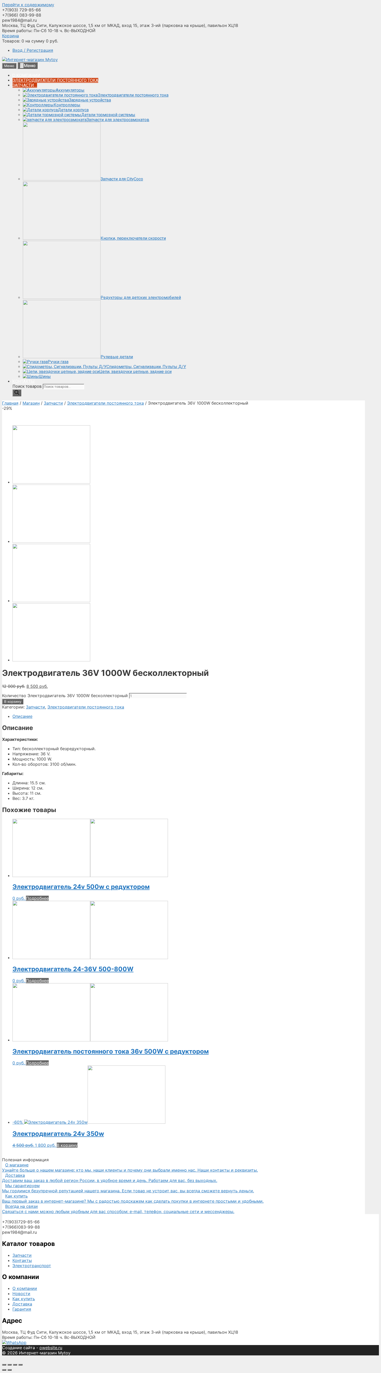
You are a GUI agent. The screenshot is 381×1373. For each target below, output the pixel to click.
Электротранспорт (31, 1265)
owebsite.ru (50, 1347)
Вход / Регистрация (32, 50)
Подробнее (37, 898)
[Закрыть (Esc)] (4, 1364)
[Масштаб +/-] (20, 1364)
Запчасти (53, 403)
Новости (21, 1293)
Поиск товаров (27, 386)
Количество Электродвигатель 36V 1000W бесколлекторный (65, 695)
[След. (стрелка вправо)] (10, 1370)
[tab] (188, 716)
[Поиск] (16, 392)
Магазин (31, 403)
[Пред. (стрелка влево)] (4, 1370)
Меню (30, 65)
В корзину (12, 701)
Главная (10, 403)
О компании (24, 1288)
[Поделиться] (10, 1364)
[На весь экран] (15, 1364)
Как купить (23, 1298)
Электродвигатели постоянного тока (105, 403)
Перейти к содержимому (28, 4)
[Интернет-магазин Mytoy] (30, 59)
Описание (22, 716)
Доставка (22, 1303)
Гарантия (21, 1309)
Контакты (22, 1260)
